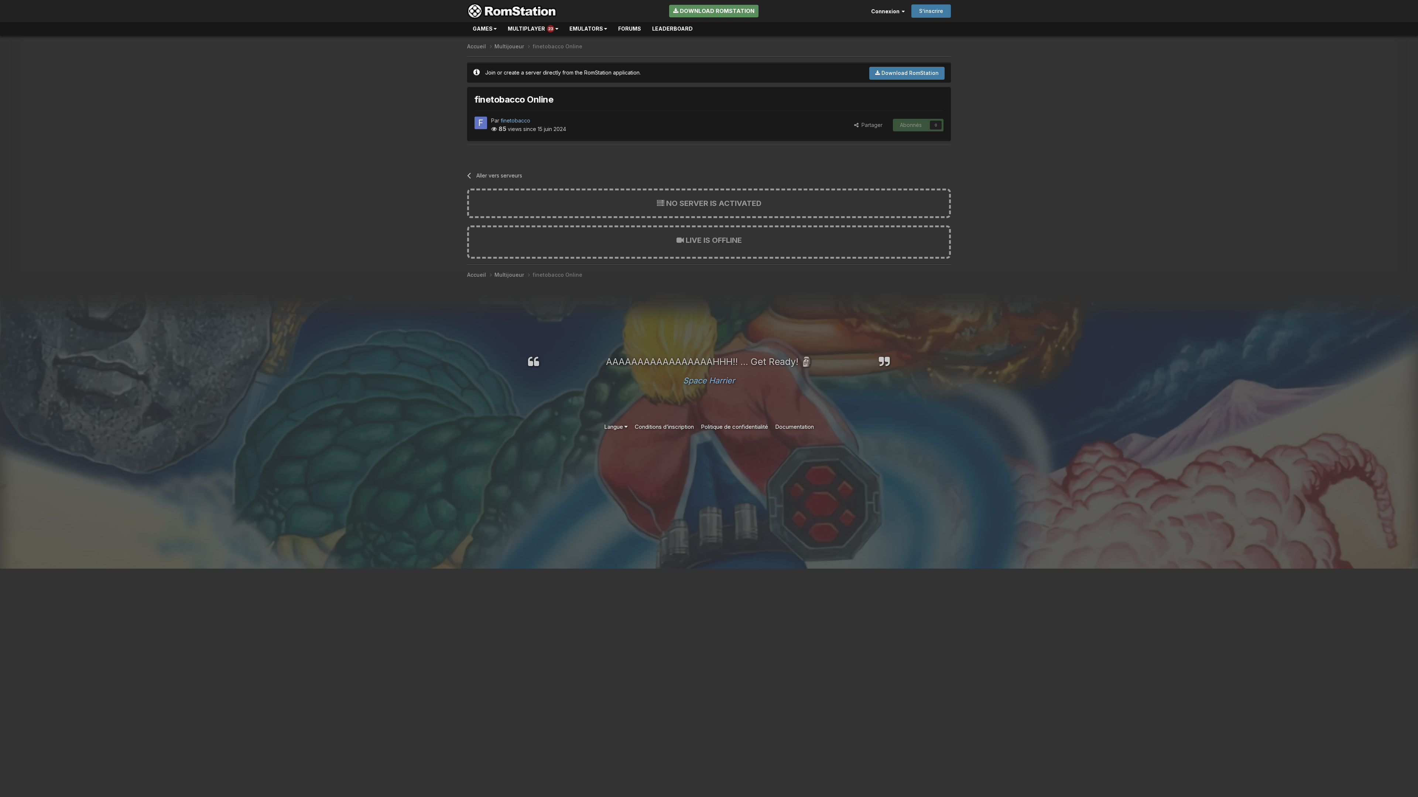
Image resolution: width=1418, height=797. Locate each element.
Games (483, 28)
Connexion (886, 11)
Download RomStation (716, 10)
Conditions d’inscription (664, 426)
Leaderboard (672, 28)
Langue (614, 426)
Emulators (586, 28)
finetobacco (515, 120)
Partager (871, 125)
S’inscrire (931, 11)
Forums (629, 28)
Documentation (794, 426)
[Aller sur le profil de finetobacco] (481, 123)
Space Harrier (709, 380)
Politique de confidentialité (734, 426)
